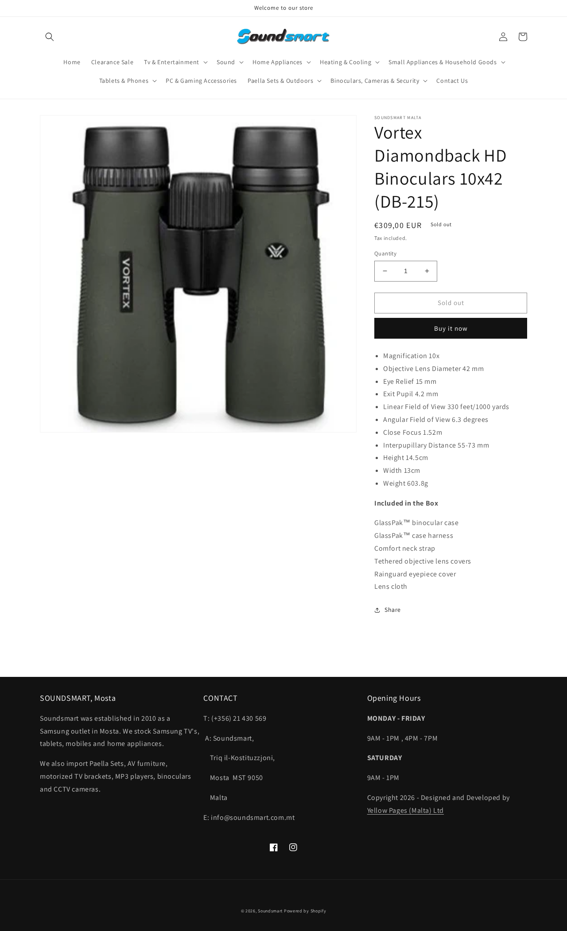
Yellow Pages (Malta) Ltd (405, 810)
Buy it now (451, 328)
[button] (49, 36)
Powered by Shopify (305, 911)
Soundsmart (271, 911)
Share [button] (392, 610)
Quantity (385, 253)
